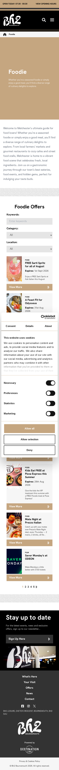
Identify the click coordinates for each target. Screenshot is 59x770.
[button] (52, 20)
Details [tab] (30, 326)
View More (15, 287)
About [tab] (48, 326)
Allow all (30, 428)
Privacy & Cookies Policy (29, 761)
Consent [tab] (11, 326)
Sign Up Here (17, 639)
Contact (29, 699)
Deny (29, 450)
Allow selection (30, 439)
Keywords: (13, 214)
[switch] (50, 393)
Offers (29, 688)
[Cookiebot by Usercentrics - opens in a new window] (41, 317)
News (29, 693)
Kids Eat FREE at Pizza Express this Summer (36, 474)
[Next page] (36, 587)
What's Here (29, 676)
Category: (12, 228)
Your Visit (29, 682)
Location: (12, 242)
